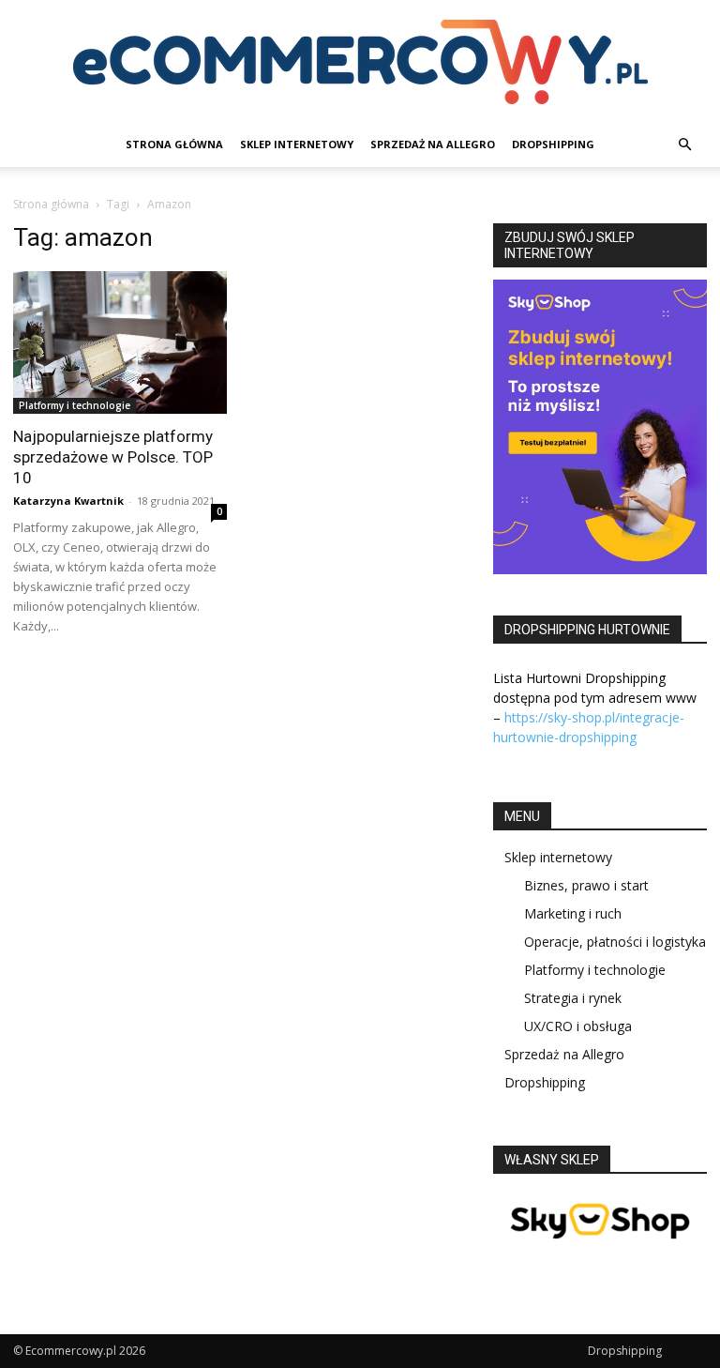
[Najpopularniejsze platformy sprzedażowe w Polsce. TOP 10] (120, 342)
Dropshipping (553, 144)
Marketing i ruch (573, 913)
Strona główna (51, 204)
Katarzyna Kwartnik (68, 501)
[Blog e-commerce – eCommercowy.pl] (360, 62)
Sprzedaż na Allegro (432, 144)
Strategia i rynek (573, 998)
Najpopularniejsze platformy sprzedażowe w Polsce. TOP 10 (113, 457)
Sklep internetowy (296, 144)
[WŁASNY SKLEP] (600, 1251)
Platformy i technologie (74, 405)
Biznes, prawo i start (586, 885)
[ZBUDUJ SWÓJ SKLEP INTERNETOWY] (600, 427)
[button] (684, 145)
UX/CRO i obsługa (578, 1026)
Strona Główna (174, 144)
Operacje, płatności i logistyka (615, 941)
